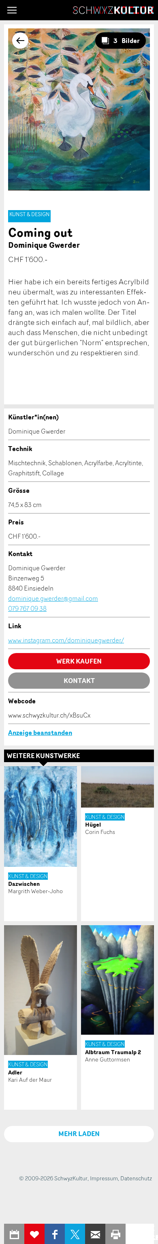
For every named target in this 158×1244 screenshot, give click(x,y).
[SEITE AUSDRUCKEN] (115, 1234)
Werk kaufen (79, 661)
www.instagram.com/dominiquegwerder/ (66, 640)
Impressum (104, 1178)
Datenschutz (136, 1178)
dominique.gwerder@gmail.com (53, 598)
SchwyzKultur (113, 10)
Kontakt (79, 680)
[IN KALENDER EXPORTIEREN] (14, 1234)
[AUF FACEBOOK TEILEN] (55, 1234)
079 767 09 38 (27, 608)
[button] (12, 10)
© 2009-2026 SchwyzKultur (53, 1178)
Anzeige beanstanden (40, 732)
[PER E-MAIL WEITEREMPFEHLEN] (95, 1234)
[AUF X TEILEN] (75, 1234)
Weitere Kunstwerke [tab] (43, 756)
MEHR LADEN (79, 1134)
